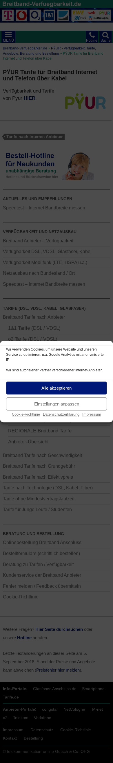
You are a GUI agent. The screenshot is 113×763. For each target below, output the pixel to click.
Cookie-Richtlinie (26, 414)
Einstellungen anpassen (56, 403)
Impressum (91, 414)
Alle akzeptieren (56, 388)
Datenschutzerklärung (61, 414)
